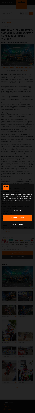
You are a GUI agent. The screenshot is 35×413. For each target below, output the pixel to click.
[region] (17, 206)
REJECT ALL (17, 210)
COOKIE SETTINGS (17, 224)
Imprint (20, 203)
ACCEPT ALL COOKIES (17, 218)
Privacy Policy (15, 203)
